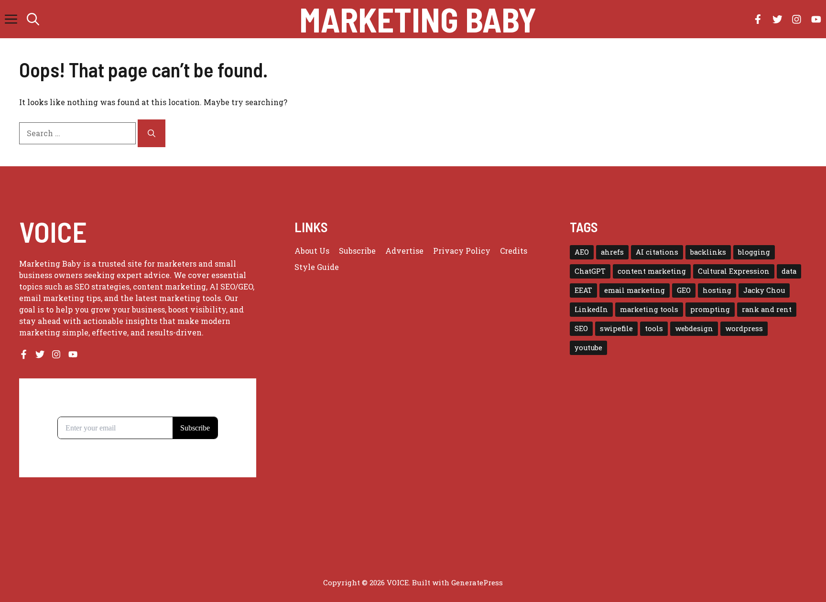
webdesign (694, 328)
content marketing (652, 271)
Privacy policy (461, 251)
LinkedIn (591, 309)
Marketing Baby (417, 19)
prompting (710, 309)
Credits (513, 251)
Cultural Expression (734, 271)
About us (311, 251)
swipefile (616, 328)
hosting (717, 290)
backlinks (708, 252)
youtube (588, 347)
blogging (754, 252)
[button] (33, 19)
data (789, 271)
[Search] (151, 133)
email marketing (634, 290)
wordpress (744, 328)
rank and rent (767, 309)
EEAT (583, 290)
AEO (582, 252)
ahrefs (612, 252)
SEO (581, 328)
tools (654, 328)
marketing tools (649, 309)
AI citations (657, 252)
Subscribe (357, 251)
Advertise (404, 251)
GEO (684, 290)
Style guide (316, 267)
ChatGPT (590, 271)
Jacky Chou (764, 290)
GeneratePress (477, 582)
